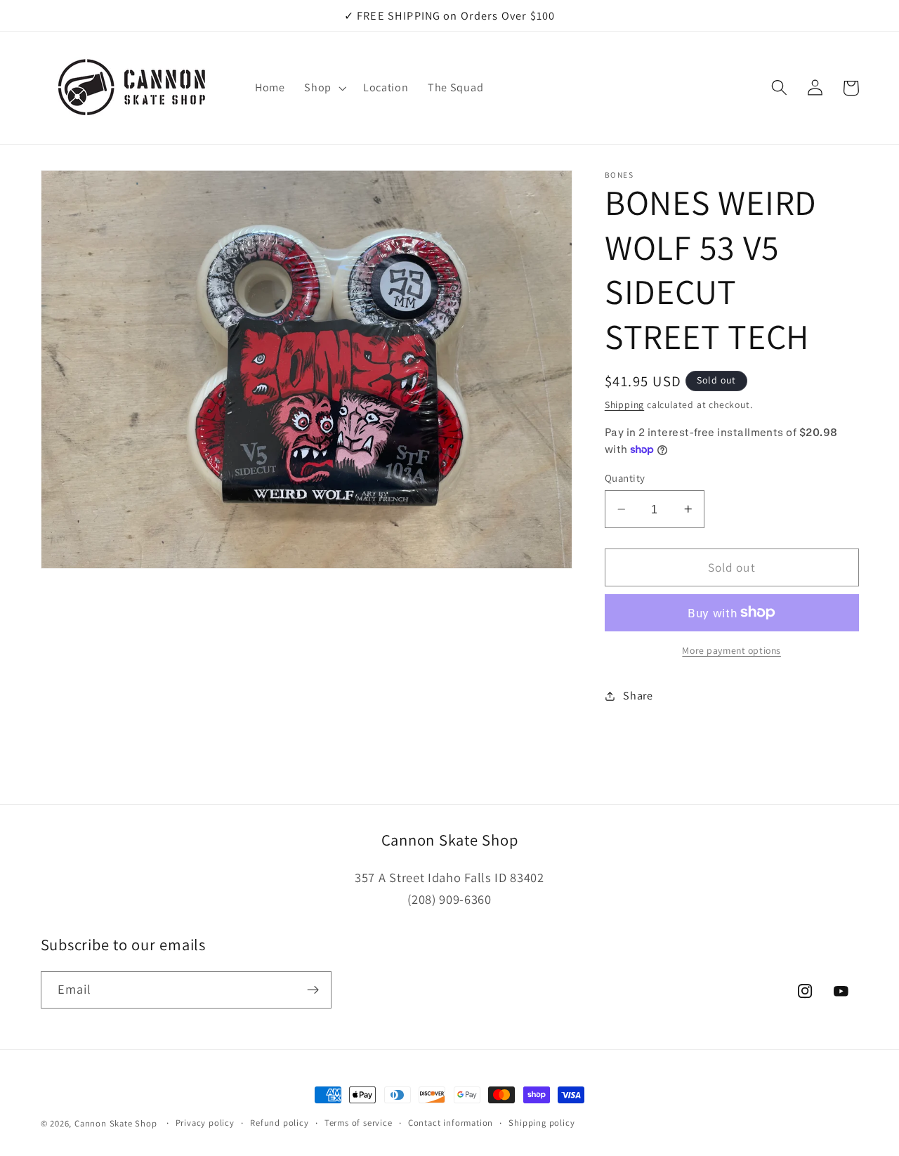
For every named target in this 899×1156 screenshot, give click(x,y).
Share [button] (637, 695)
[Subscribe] (313, 990)
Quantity (625, 478)
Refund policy (279, 1123)
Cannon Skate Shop (115, 1123)
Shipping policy (541, 1123)
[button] (323, 88)
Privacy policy (205, 1123)
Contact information (450, 1123)
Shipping (624, 404)
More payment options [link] (731, 650)
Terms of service (358, 1123)
